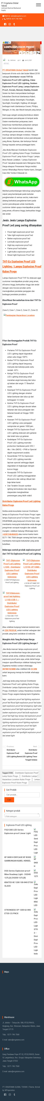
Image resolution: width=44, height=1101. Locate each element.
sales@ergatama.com (18, 16)
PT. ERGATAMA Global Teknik (15, 70)
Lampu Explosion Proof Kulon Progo (21, 781)
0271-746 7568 (17, 19)
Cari (9, 799)
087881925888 (9, 669)
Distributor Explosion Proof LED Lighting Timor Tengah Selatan (29, 753)
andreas (13, 60)
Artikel (6, 64)
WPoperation (10, 1090)
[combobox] (22, 815)
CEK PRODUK (10, 630)
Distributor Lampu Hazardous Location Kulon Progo (19, 778)
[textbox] (22, 817)
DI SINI (34, 669)
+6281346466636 (10, 534)
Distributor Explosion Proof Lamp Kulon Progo (20, 774)
